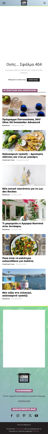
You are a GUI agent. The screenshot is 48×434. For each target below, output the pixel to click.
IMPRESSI (36, 431)
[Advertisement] (24, 31)
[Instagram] (17, 416)
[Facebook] (11, 416)
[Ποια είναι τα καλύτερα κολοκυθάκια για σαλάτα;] (24, 244)
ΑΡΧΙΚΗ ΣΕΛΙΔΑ (33, 80)
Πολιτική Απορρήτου (24, 425)
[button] (4, 3)
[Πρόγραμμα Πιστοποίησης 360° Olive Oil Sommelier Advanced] (24, 106)
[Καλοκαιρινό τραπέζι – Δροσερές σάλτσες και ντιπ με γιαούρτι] (24, 140)
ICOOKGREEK (19, 429)
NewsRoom (6, 125)
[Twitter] (30, 416)
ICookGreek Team (8, 160)
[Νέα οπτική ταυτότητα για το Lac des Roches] (24, 175)
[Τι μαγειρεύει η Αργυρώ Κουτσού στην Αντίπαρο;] (24, 210)
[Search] (44, 3)
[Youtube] (36, 416)
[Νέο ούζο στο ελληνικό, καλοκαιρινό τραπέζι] (24, 279)
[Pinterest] (24, 416)
